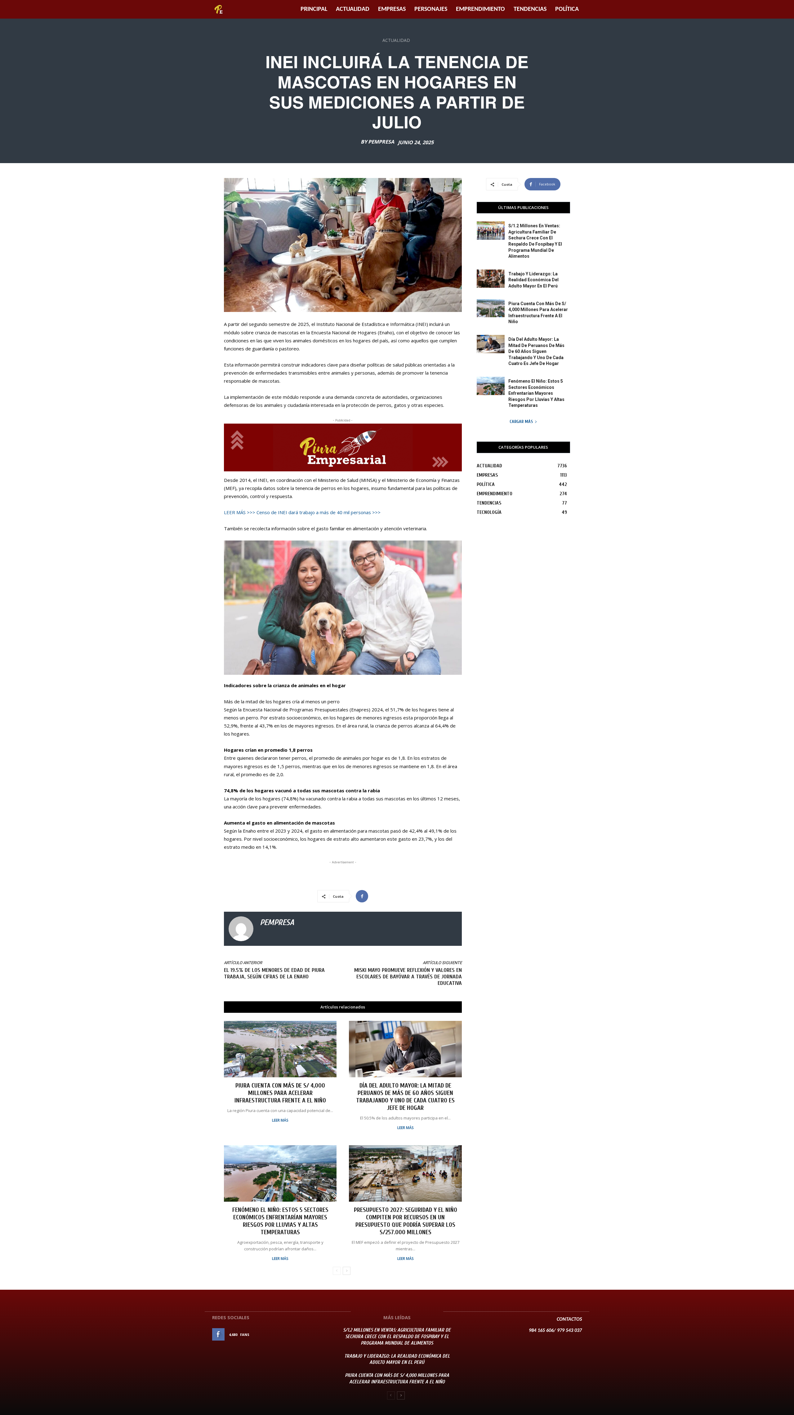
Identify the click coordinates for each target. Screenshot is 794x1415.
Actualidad (352, 9)
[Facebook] (362, 896)
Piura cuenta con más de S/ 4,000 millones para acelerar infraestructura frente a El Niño (280, 1093)
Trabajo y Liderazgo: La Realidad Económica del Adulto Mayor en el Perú (533, 279)
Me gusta (315, 1334)
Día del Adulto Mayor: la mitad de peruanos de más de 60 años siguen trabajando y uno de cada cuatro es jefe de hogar (405, 1096)
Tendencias (530, 9)
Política (567, 9)
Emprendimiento (480, 9)
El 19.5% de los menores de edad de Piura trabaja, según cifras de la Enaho (274, 973)
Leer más (280, 1120)
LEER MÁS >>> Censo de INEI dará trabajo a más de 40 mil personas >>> (302, 512)
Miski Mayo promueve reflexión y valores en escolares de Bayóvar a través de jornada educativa (408, 976)
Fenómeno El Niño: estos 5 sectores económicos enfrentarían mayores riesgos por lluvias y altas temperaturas (280, 1221)
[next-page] (346, 1271)
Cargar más (521, 421)
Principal (314, 9)
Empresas (392, 9)
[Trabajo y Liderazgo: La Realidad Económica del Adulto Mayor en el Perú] (491, 278)
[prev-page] (337, 1271)
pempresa (381, 141)
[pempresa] (241, 928)
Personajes (430, 9)
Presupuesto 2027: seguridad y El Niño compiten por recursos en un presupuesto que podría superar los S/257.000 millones (405, 1221)
